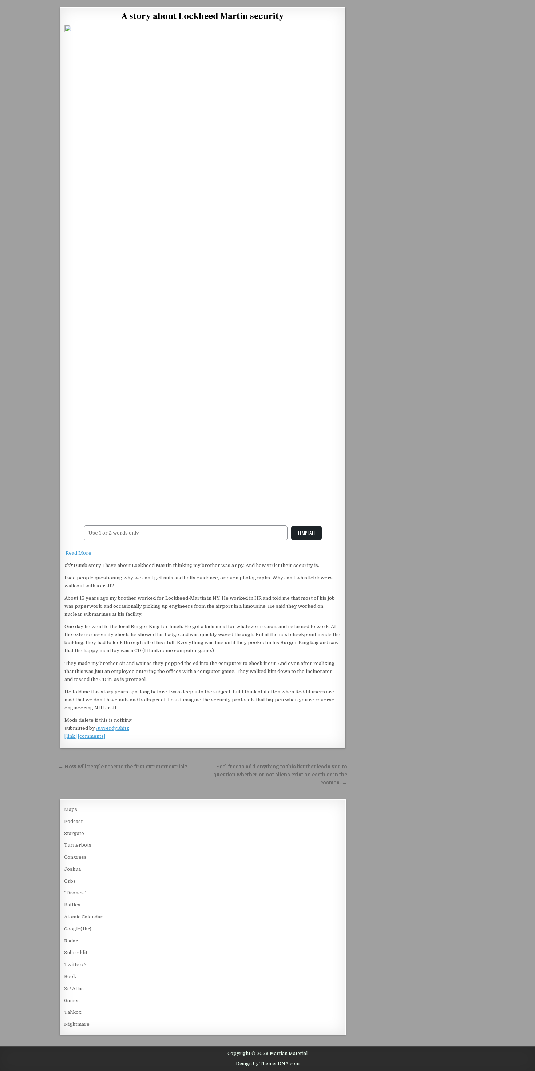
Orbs (70, 881)
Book (70, 976)
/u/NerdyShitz (112, 728)
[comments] (91, 736)
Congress (75, 857)
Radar (71, 941)
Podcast (73, 821)
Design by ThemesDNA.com (268, 1063)
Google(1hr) (77, 929)
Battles (72, 904)
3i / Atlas (74, 988)
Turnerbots (77, 845)
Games (72, 1000)
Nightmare (77, 1024)
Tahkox (72, 1012)
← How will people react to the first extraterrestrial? (122, 766)
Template (306, 532)
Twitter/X (75, 964)
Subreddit (75, 952)
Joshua (72, 869)
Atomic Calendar (83, 917)
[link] (70, 736)
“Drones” (75, 892)
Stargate (74, 833)
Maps (70, 809)
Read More (78, 553)
